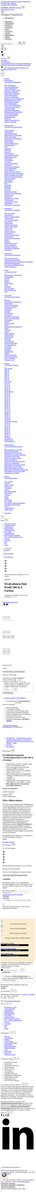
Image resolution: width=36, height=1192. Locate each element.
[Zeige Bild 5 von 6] (10, 620)
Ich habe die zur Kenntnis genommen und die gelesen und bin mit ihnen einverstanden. (17, 978)
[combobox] (9, 44)
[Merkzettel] (2, 52)
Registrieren (13, 5)
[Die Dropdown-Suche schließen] (24, 43)
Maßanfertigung (9, 35)
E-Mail (5, 839)
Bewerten (7, 579)
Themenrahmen (9, 23)
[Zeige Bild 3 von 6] (7, 620)
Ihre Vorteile (8, 532)
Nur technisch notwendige (8, 1185)
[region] (18, 633)
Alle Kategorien (9, 18)
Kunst (6, 29)
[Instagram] (8, 1116)
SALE (6, 545)
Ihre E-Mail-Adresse (9, 891)
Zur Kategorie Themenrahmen (13, 127)
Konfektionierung (9, 530)
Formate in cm (10, 681)
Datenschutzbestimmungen (20, 976)
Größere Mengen (9, 533)
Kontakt (18, 7)
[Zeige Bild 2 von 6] (5, 620)
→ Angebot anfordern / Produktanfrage (14, 698)
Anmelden (4, 5)
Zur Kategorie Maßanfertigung (13, 446)
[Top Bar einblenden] (2, 71)
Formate (7, 33)
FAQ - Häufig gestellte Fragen (13, 537)
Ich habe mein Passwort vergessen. (13, 894)
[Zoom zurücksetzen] (8, 636)
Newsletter (7, 540)
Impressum (7, 1053)
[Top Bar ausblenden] (23, 7)
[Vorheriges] (2, 74)
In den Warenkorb (8, 693)
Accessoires (8, 31)
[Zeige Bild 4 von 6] (9, 620)
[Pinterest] (6, 1116)
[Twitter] (4, 1116)
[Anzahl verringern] (6, 689)
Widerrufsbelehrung (10, 1046)
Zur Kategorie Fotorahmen (12, 210)
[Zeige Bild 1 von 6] (3, 620)
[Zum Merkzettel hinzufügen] (6, 604)
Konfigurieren (20, 1185)
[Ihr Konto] (2, 54)
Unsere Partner (8, 1041)
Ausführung (9, 678)
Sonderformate (8, 527)
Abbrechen (6, 898)
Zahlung (6, 1039)
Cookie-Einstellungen (10, 1043)
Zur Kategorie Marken (11, 478)
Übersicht (4, 63)
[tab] (19, 740)
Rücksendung (8, 1044)
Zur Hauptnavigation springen (15, 2)
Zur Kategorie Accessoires (12, 297)
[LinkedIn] (18, 1150)
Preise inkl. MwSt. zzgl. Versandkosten (13, 671)
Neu (5, 543)
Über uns (7, 1036)
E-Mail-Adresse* (6, 967)
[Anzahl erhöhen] (15, 689)
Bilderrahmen (8, 21)
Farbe (7, 680)
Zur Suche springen (22, 1)
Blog (5, 542)
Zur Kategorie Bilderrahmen (12, 82)
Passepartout (8, 27)
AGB (21, 978)
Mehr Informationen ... (24, 1181)
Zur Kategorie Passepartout (12, 255)
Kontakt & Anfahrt (9, 1054)
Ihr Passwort (7, 893)
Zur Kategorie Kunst (10, 272)
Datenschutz (8, 1051)
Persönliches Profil (12, 63)
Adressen (21, 63)
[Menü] (2, 11)
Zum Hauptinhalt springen (8, 1)
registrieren (7, 62)
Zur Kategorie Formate (11, 365)
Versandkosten (8, 1038)
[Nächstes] (2, 516)
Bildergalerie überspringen (10, 602)
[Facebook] (2, 1116)
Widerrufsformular (9, 1048)
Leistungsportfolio (9, 525)
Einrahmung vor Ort (10, 524)
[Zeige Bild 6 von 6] (12, 620)
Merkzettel (4, 65)
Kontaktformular (15, 1001)
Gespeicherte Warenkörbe (23, 65)
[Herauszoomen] (4, 636)
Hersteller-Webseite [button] (8, 842)
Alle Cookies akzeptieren (8, 1187)
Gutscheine (8, 39)
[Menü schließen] (9, 57)
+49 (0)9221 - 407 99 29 (8, 7)
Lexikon (6, 538)
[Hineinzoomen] (12, 636)
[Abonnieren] (22, 970)
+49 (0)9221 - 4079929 (28, 994)
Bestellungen (27, 63)
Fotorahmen (8, 25)
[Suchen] (20, 43)
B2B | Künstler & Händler (12, 535)
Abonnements (11, 65)
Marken (7, 37)
